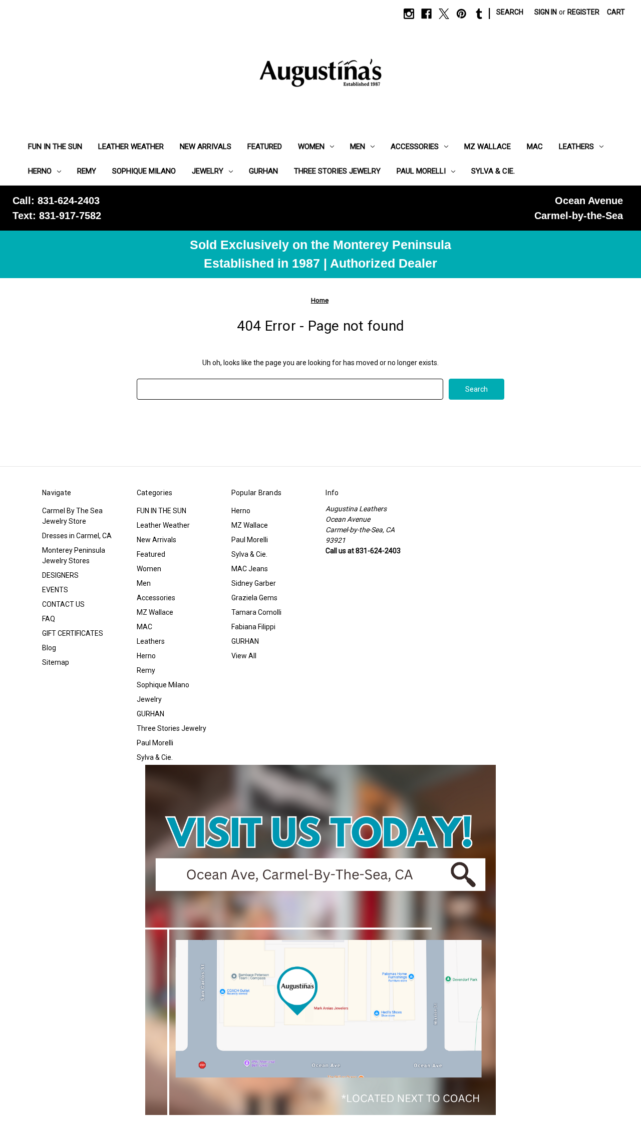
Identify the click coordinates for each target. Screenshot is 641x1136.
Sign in (545, 12)
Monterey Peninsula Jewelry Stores (73, 555)
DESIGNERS (60, 575)
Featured (264, 146)
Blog (49, 648)
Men (357, 146)
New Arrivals (205, 146)
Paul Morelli (421, 171)
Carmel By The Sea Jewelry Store (72, 516)
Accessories (415, 146)
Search (509, 12)
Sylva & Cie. (493, 171)
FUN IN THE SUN (55, 146)
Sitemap (55, 662)
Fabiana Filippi (253, 627)
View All (243, 656)
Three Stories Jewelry (337, 171)
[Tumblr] (479, 14)
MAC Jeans (249, 569)
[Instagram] (409, 14)
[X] (444, 14)
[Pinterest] (461, 14)
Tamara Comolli (256, 612)
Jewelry (207, 171)
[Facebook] (426, 14)
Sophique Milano (144, 171)
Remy (86, 171)
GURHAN (263, 171)
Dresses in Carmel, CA (77, 536)
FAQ (48, 619)
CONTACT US (63, 604)
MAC (535, 146)
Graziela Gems (254, 598)
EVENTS (55, 590)
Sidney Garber (253, 583)
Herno (40, 171)
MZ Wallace (487, 146)
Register (583, 12)
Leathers (576, 146)
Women (311, 146)
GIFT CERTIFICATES (72, 633)
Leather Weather (131, 146)
